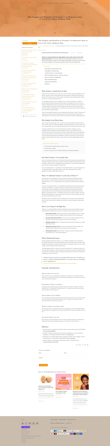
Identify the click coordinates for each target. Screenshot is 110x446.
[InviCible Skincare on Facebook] (26, 423)
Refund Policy (62, 419)
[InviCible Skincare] (26, 3)
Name (40, 352)
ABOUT (56, 3)
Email (65, 352)
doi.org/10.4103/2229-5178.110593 (50, 342)
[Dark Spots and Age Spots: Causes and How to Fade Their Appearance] (46, 379)
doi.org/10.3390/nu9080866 (49, 331)
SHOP (44, 3)
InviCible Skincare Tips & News (48, 45)
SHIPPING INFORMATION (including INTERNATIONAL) (31, 436)
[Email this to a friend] (87, 345)
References (47, 83)
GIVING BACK (23, 440)
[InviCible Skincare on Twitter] (23, 423)
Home (39, 45)
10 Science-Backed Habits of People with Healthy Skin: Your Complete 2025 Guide (28, 109)
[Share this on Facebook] (82, 345)
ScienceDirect (72, 338)
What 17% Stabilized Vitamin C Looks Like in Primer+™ (56, 75)
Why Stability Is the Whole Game (52, 70)
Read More (40, 401)
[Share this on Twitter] (80, 345)
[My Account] (85, 3)
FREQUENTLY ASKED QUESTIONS (27, 438)
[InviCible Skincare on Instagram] (34, 423)
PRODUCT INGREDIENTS (25, 432)
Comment (41, 357)
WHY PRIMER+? (24, 430)
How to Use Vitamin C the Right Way (53, 77)
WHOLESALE (23, 442)
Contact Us (68, 423)
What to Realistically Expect (51, 79)
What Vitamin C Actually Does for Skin (53, 68)
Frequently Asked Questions (51, 81)
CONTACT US (70, 3)
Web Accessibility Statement (58, 423)
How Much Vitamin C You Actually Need (53, 73)
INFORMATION (50, 3)
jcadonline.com (70, 334)
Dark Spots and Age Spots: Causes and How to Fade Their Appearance (29, 51)
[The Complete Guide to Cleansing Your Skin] (64, 382)
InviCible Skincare (57, 427)
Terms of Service (71, 419)
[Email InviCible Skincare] (37, 423)
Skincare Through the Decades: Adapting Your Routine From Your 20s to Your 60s (29, 77)
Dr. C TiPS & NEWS (63, 3)
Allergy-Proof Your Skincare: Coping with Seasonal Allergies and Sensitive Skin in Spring (29, 64)
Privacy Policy (54, 419)
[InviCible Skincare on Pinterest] (30, 423)
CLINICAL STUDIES (24, 434)
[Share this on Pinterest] (85, 345)
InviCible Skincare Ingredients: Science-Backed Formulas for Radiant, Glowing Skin (28, 96)
